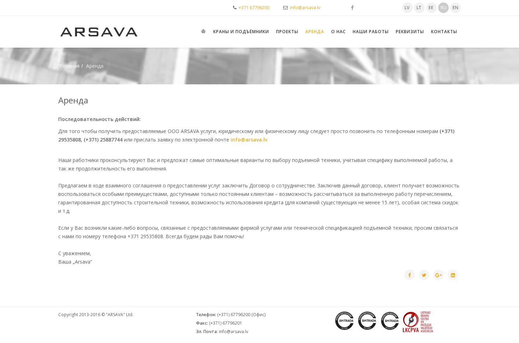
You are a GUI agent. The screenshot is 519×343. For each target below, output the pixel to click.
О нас (338, 32)
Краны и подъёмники (241, 32)
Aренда (314, 32)
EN (455, 7)
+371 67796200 (254, 8)
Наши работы (371, 32)
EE (431, 7)
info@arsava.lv (305, 8)
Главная (69, 65)
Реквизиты (410, 32)
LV (407, 7)
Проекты (287, 32)
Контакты (444, 32)
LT (419, 7)
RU (444, 7)
